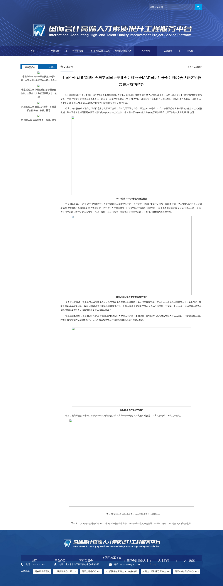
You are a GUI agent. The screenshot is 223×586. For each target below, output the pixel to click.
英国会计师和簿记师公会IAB (155, 571)
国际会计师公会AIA (91, 571)
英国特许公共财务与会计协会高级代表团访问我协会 (135, 514)
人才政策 (164, 51)
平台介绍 (51, 51)
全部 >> (52, 67)
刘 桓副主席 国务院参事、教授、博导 (38, 120)
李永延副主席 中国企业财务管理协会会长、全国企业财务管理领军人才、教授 (39, 93)
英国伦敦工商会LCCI (99, 51)
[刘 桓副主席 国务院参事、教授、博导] (38, 116)
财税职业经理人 (42, 571)
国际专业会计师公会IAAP (187, 571)
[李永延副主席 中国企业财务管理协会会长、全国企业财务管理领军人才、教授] (38, 86)
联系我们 (187, 51)
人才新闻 (142, 51)
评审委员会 (74, 51)
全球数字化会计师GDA (65, 571)
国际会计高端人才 (122, 51)
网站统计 (153, 564)
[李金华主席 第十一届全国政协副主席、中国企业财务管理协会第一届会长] (38, 72)
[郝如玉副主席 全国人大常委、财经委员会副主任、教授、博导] (38, 102)
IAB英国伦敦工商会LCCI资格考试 (121, 571)
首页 (28, 51)
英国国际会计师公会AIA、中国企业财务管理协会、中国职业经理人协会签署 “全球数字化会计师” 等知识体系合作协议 (135, 523)
